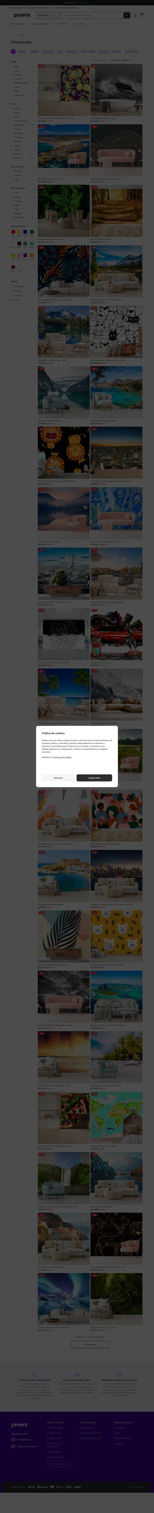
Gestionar (58, 778)
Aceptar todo (94, 778)
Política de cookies (62, 757)
